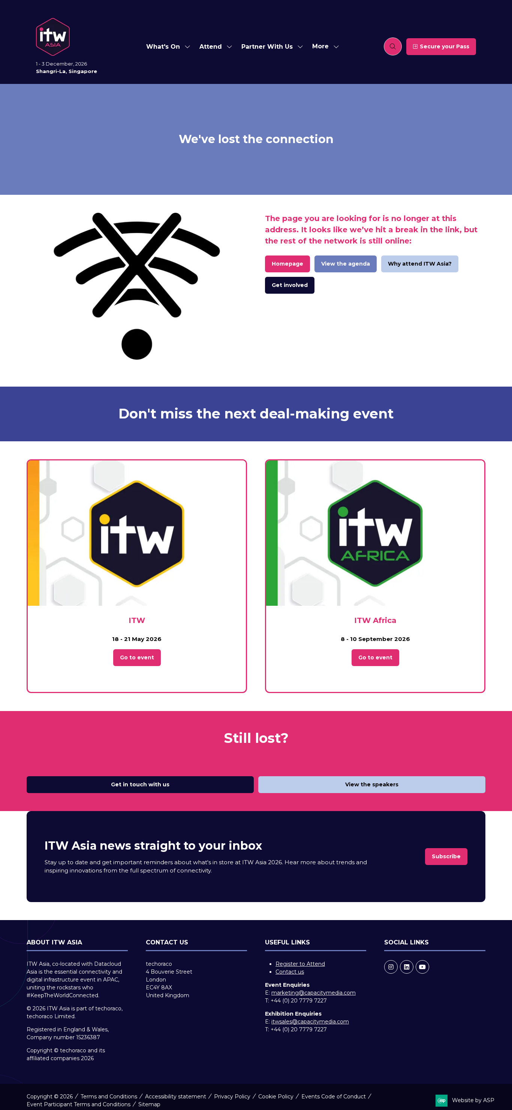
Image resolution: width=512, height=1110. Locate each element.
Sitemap (149, 1104)
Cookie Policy (275, 1096)
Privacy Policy (232, 1096)
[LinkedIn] (406, 967)
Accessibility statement (175, 1096)
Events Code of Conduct (333, 1096)
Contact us (289, 971)
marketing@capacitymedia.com (313, 992)
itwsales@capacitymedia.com (310, 1021)
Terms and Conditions (109, 1096)
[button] (323, 47)
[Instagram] (391, 967)
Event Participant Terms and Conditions (78, 1104)
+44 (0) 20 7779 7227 (299, 1000)
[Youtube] (422, 967)
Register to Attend (300, 964)
